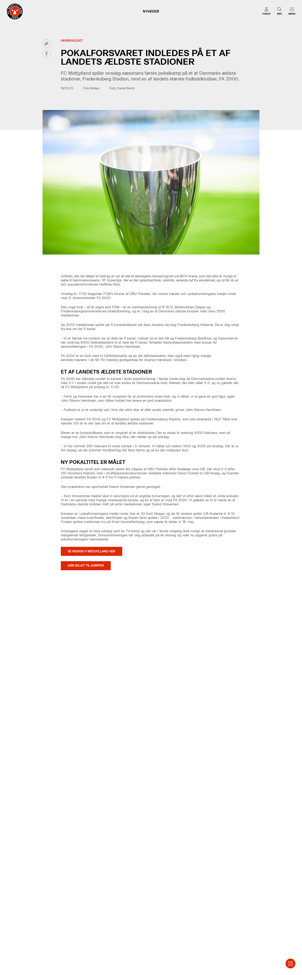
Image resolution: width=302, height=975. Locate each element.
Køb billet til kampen (86, 565)
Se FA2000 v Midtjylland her (91, 551)
